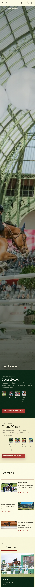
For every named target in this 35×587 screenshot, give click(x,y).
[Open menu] (31, 2)
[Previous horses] (3, 405)
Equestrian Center (11, 9)
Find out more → (23, 492)
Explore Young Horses (12, 456)
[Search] (27, 2)
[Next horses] (12, 405)
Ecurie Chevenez (6, 3)
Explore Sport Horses (12, 411)
